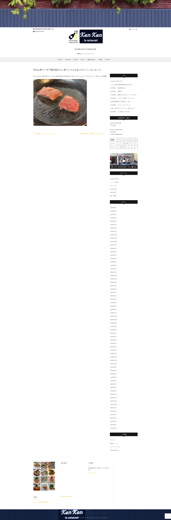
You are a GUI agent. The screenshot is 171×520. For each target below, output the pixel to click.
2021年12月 (113, 397)
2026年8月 (113, 207)
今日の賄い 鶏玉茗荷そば (117, 88)
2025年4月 (113, 262)
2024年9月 (113, 285)
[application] (124, 161)
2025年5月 (113, 258)
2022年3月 (113, 387)
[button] (123, 161)
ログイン (112, 440)
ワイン (112, 185)
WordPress (104, 517)
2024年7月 (113, 292)
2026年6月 (113, 214)
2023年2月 (113, 350)
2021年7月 (113, 414)
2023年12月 (113, 316)
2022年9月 (113, 367)
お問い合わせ (91, 59)
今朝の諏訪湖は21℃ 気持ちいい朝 (119, 101)
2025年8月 (113, 248)
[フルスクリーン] (135, 167)
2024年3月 (113, 306)
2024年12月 (113, 275)
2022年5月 (113, 380)
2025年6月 (113, 255)
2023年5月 (113, 340)
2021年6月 (113, 418)
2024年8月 (113, 289)
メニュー (112, 182)
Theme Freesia (90, 517)
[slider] (122, 166)
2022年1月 (113, 394)
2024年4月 (113, 302)
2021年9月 (113, 408)
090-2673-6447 (39, 31)
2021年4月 (113, 424)
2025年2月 (113, 268)
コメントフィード (115, 447)
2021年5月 (113, 421)
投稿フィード (114, 443)
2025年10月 (113, 241)
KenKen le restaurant (85, 48)
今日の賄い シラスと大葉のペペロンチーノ (122, 98)
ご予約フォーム (92, 473)
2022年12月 (113, 357)
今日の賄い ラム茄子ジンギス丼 (119, 111)
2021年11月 (113, 401)
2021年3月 (113, 428)
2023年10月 (113, 323)
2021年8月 (113, 411)
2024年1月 (113, 313)
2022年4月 (113, 384)
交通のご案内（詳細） (66, 496)
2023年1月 (113, 353)
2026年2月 (113, 228)
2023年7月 (113, 333)
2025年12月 (113, 235)
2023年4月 (113, 343)
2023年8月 (113, 329)
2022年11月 (113, 360)
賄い (111, 196)
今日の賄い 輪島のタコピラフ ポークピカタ (123, 95)
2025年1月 (113, 272)
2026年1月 (113, 231)
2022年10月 (113, 363)
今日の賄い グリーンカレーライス (120, 105)
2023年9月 (113, 326)
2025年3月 (113, 265)
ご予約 (100, 59)
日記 (111, 192)
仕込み (112, 189)
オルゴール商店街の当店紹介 (40, 502)
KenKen (68, 59)
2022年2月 (113, 391)
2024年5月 (113, 299)
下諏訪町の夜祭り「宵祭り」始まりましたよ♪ (92, 133)
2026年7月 (113, 211)
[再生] (112, 167)
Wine (83, 59)
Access (107, 59)
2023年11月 (113, 319)
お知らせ (112, 179)
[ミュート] (132, 167)
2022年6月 (113, 377)
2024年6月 (113, 296)
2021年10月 (113, 404)
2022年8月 (113, 370)
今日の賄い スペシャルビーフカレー (44, 133)
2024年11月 (113, 279)
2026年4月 (113, 221)
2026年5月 (113, 218)
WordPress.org (114, 450)
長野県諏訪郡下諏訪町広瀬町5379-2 (44, 29)
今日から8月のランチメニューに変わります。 (123, 108)
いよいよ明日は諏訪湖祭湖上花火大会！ (121, 84)
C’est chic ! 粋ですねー (116, 81)
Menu (76, 59)
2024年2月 (113, 309)
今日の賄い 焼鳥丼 (116, 91)
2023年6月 (113, 336)
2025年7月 (113, 251)
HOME (60, 59)
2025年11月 (113, 238)
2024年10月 (113, 282)
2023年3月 (113, 346)
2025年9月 (113, 245)
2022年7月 (113, 374)
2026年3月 (113, 224)
